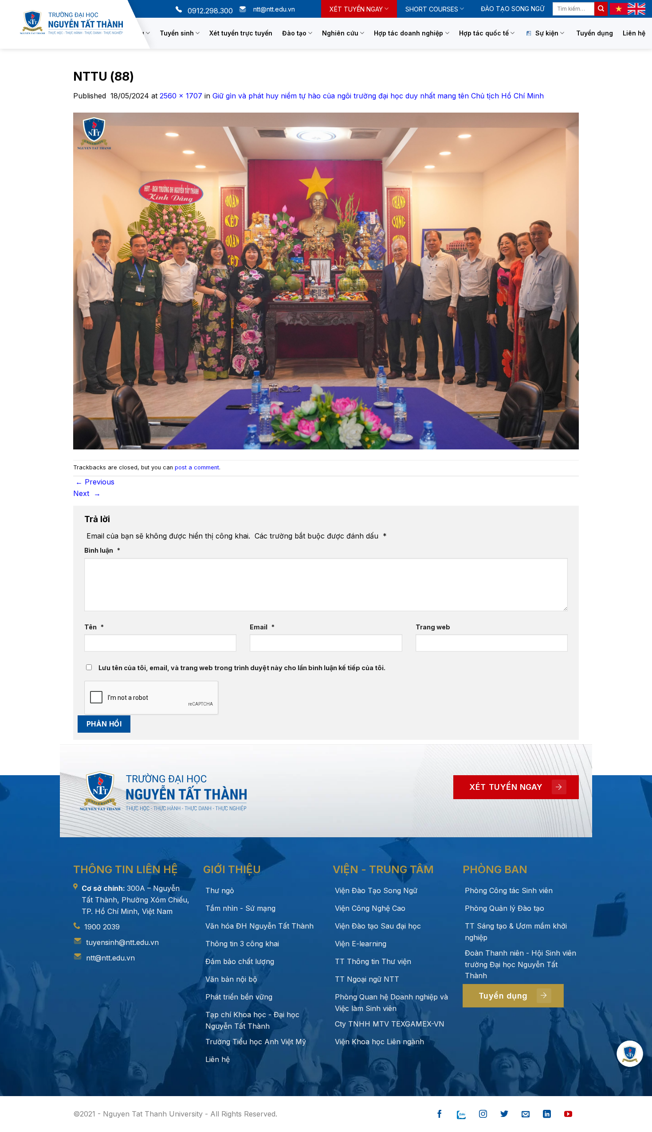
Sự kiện (546, 33)
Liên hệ (634, 33)
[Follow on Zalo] (461, 1114)
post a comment (197, 467)
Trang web (433, 627)
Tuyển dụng (594, 33)
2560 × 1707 (181, 95)
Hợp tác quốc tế (484, 33)
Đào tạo (294, 33)
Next (87, 493)
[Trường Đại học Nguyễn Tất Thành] (71, 22)
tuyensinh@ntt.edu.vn (122, 942)
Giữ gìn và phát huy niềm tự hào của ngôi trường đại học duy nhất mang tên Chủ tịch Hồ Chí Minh (378, 95)
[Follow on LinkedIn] (547, 1114)
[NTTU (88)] (326, 280)
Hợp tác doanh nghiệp (408, 33)
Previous (94, 481)
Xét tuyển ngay (356, 9)
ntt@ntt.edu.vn (110, 957)
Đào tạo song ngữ (512, 8)
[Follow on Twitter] (504, 1114)
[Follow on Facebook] (440, 1114)
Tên (94, 627)
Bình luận (102, 550)
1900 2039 (102, 926)
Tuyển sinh (177, 33)
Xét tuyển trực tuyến (240, 33)
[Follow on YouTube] (568, 1114)
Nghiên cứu (340, 33)
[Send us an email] (526, 1114)
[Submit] (601, 9)
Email (262, 627)
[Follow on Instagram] (483, 1114)
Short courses (431, 9)
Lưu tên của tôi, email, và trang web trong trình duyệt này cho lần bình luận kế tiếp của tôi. (241, 667)
